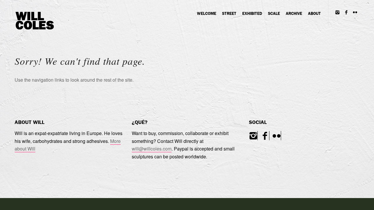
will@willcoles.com (152, 148)
